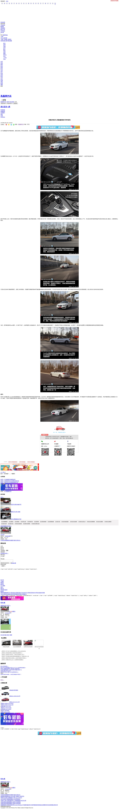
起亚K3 (14, 592)
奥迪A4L (11, 696)
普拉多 (33, 592)
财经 (2, 64)
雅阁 (2, 592)
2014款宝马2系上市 (81, 521)
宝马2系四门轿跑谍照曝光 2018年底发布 (10, 799)
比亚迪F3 (40, 592)
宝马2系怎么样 (23, 521)
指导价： (3, 612)
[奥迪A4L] (5, 696)
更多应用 (3, 22)
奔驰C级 (11, 690)
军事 (2, 80)
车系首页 (3, 109)
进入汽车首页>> (4, 666)
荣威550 (25, 594)
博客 (2, 81)
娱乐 (2, 66)
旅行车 (2, 588)
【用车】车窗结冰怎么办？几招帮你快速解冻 (12, 659)
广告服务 (24, 805)
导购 (4, 46)
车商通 (5, 39)
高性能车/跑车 (4, 589)
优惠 (4, 52)
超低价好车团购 (114, 0)
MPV (2, 587)
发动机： (3, 615)
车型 (4, 47)
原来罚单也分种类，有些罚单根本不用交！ (11, 674)
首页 (2, 61)
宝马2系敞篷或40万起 (16, 519)
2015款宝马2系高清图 (91, 521)
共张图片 (12, 611)
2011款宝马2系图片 (99, 521)
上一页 (2, 472)
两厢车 (2, 582)
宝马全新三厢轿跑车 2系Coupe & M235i (12, 797)
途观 (2, 712)
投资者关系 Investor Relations (15, 805)
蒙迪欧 (6, 592)
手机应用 (3, 25)
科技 (2, 73)
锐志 (30, 592)
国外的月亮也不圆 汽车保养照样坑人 (9, 672)
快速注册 (5, 40)
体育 (2, 67)
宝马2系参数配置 (4, 521)
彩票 (2, 83)
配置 (11, 635)
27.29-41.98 (7, 612)
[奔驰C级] (5, 690)
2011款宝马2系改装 (18, 523)
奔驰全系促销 (6, 646)
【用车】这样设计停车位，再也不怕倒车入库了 (12, 654)
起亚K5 (19, 592)
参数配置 (3, 111)
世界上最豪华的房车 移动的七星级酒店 (10, 668)
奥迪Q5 (3, 710)
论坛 (4, 56)
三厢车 (2, 581)
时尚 (2, 68)
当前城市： (3, 550)
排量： (2, 537)
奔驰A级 (3, 706)
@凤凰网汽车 (8, 491)
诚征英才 (29, 805)
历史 (2, 79)
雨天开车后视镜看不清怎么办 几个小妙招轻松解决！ (13, 667)
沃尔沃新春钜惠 (17, 646)
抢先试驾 (12, 101)
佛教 (2, 84)
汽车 (2, 70)
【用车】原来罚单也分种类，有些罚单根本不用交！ (14, 658)
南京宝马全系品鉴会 (39, 647)
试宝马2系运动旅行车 (16, 504)
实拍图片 (3, 112)
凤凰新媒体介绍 (4, 805)
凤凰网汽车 (6, 96)
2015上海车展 (4, 37)
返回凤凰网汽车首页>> (6, 526)
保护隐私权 (34, 805)
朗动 (5, 594)
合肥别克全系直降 (28, 646)
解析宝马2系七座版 (15, 511)
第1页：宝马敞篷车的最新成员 (8, 479)
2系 (9, 107)
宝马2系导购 (36, 521)
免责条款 (39, 805)
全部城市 (55, 3)
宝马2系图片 (11, 521)
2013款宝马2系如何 (73, 521)
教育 (2, 76)
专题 (2, 39)
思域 (17, 592)
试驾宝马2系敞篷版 (31, 461)
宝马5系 (27, 592)
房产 (2, 71)
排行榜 (2, 32)
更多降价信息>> (4, 553)
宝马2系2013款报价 (26, 523)
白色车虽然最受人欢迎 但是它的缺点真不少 (11, 669)
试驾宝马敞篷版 (22, 461)
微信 (7, 35)
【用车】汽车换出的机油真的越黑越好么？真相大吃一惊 (15, 656)
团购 (4, 53)
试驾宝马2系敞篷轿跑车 (12, 461)
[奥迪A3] (5, 702)
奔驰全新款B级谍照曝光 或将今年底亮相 (11, 802)
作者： (2, 491)
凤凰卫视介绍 (54, 805)
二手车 (5, 57)
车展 (2, 36)
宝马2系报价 (17, 521)
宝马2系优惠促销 (51, 521)
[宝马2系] (6, 533)
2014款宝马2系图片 (107, 521)
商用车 (9, 39)
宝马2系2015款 (10, 523)
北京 (7, 1)
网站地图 (9, 40)
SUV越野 (3, 585)
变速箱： (3, 539)
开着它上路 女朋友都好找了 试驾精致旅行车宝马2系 (13, 800)
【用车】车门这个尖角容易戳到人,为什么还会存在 (13, 651)
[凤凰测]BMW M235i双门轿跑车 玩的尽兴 (14, 796)
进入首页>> (8, 605)
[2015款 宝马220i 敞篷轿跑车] (59, 153)
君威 (4, 592)
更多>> (2, 497)
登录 (2, 40)
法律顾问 (44, 805)
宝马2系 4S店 (57, 521)
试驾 (4, 44)
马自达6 (23, 592)
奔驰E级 (3, 709)
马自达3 (2, 594)
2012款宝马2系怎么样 (35, 523)
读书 (2, 74)
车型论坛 (3, 117)
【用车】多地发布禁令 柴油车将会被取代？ (11, 652)
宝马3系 (10, 592)
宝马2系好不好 (30, 521)
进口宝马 (4, 107)
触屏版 (2, 26)
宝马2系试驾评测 (43, 521)
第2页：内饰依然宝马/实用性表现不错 (10, 480)
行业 (4, 59)
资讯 (2, 63)
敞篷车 (2, 591)
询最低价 (3, 605)
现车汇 (5, 54)
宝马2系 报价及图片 (65, 521)
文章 (2, 115)
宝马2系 (2, 534)
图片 (4, 49)
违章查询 (3, 28)
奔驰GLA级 (4, 703)
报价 (4, 50)
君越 (43, 592)
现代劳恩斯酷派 (15, 594)
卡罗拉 (36, 592)
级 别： (3, 614)
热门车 (2, 580)
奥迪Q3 (3, 707)
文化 (2, 77)
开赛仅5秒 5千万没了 (6, 670)
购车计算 (3, 29)
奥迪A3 (11, 702)
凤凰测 (2, 796)
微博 (4, 35)
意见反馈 (48, 805)
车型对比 (3, 30)
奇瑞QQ (21, 594)
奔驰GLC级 (4, 704)
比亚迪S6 (9, 594)
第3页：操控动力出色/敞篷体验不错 (9, 482)
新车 (4, 43)
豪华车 (2, 584)
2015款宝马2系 (4, 523)
